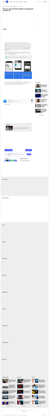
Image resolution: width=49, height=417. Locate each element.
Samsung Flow (9, 100)
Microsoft (8, 104)
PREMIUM (11, 1)
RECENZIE (20, 1)
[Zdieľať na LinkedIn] (9, 160)
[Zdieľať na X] (7, 160)
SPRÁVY (14, 1)
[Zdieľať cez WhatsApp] (12, 160)
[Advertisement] (18, 36)
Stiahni (32, 101)
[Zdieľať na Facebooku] (5, 160)
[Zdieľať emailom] (14, 160)
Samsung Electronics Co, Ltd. (15, 101)
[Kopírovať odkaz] (16, 160)
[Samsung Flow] (5, 102)
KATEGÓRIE (25, 1)
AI (22, 1)
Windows (11, 6)
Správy (8, 6)
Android (4, 6)
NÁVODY (17, 1)
